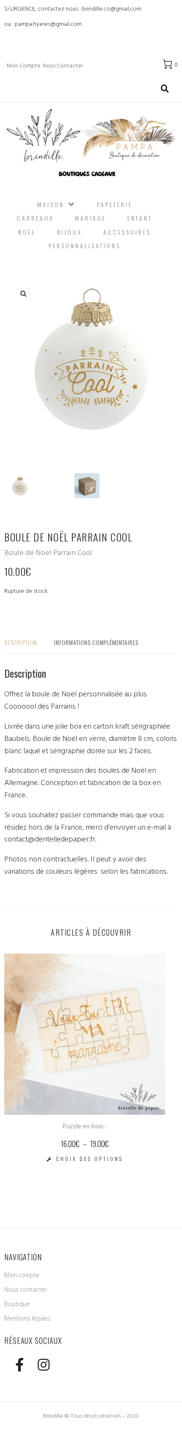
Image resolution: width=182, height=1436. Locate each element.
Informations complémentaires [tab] (96, 642)
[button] (23, 293)
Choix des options (89, 1158)
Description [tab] (21, 642)
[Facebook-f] (19, 1365)
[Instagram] (43, 1365)
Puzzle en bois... (85, 1126)
